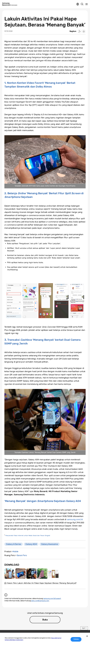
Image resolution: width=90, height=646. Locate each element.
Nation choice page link (78, 4)
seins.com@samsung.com (40, 601)
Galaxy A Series (13, 544)
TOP (83, 628)
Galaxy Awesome (49, 544)
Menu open (86, 4)
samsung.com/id (74, 519)
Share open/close (79, 31)
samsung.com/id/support (52, 598)
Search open (82, 4)
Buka (45, 619)
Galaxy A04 (31, 544)
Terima (76, 639)
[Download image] (9, 573)
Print (84, 31)
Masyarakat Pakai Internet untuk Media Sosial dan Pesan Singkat (27, 535)
